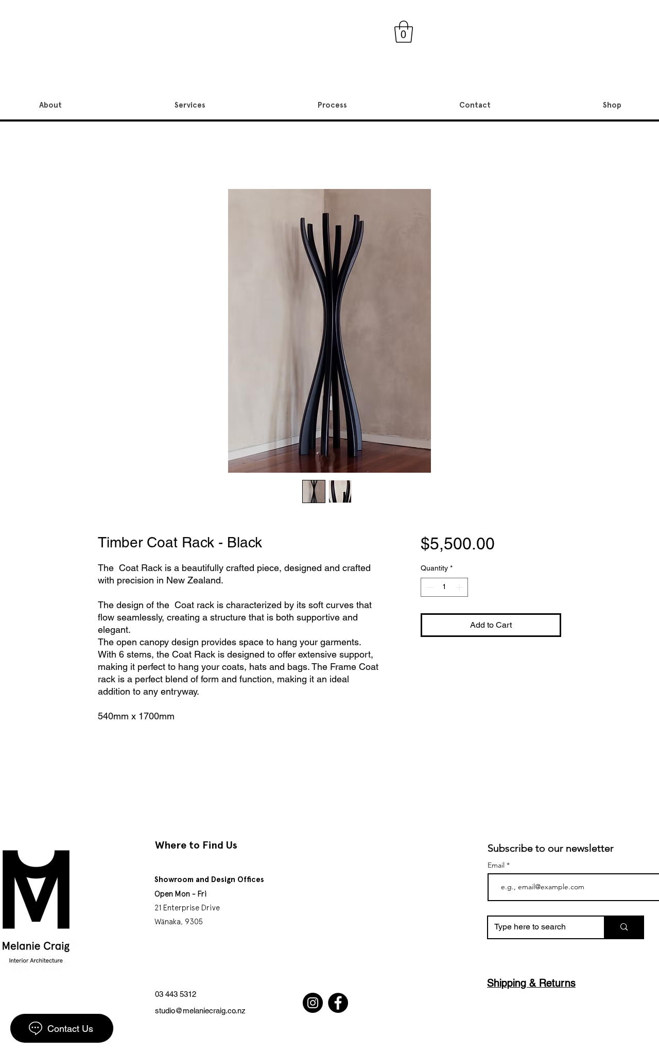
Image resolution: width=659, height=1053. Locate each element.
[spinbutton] (444, 587)
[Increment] (460, 587)
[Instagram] (313, 1003)
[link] (403, 32)
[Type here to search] (623, 927)
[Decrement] (428, 587)
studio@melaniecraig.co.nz (200, 1010)
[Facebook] (338, 1003)
